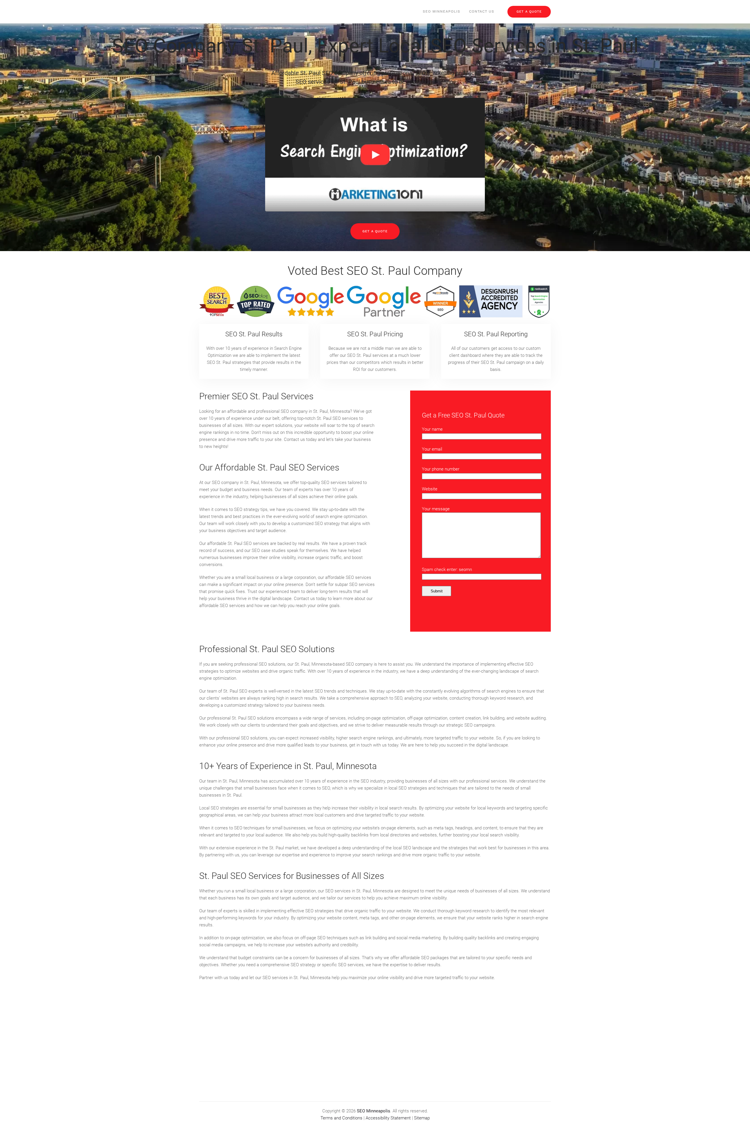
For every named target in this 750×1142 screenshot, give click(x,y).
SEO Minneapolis (441, 11)
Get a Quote (375, 231)
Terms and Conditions (341, 1118)
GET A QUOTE (529, 11)
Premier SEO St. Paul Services (256, 396)
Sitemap (422, 1118)
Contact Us (481, 11)
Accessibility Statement (388, 1118)
